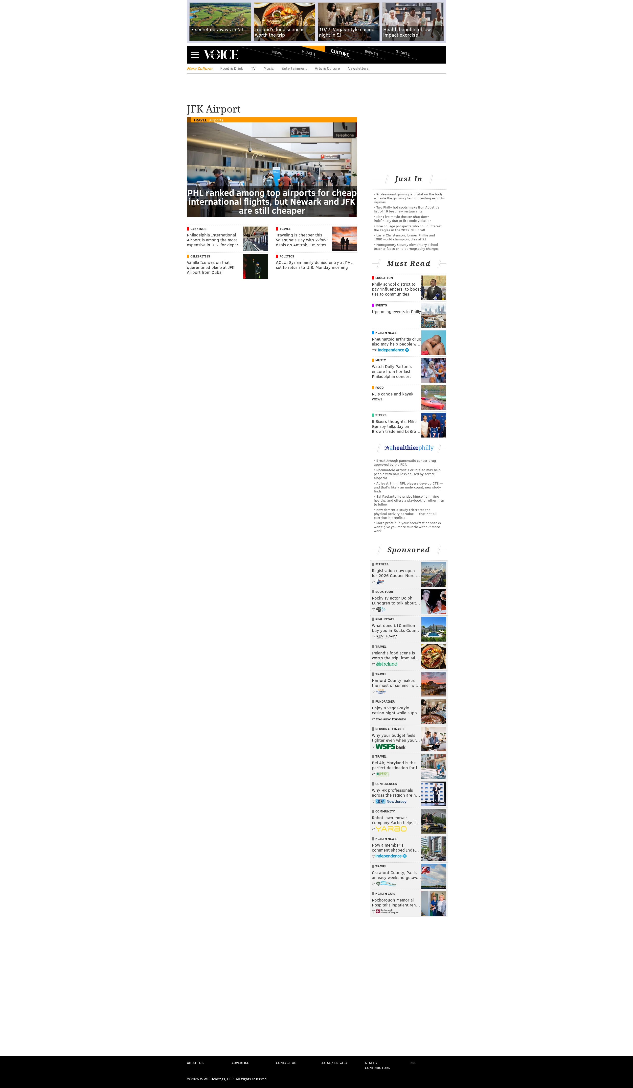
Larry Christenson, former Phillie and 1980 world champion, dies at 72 (404, 237)
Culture (340, 52)
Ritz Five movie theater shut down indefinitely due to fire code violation (402, 218)
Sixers (380, 415)
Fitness (381, 564)
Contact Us (286, 1062)
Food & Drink (231, 68)
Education (384, 278)
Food (379, 387)
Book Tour (384, 591)
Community (385, 811)
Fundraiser (385, 701)
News (277, 52)
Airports (216, 119)
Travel (200, 119)
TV (253, 68)
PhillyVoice (221, 54)
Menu (195, 54)
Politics (286, 256)
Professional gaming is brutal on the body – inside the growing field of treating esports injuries (409, 198)
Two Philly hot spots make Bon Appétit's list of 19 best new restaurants (406, 209)
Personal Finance (390, 729)
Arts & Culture (327, 68)
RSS (412, 1062)
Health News (386, 332)
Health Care (385, 893)
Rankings (198, 229)
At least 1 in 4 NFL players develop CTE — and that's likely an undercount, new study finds (408, 487)
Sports (403, 52)
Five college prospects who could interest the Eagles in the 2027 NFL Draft (408, 228)
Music (269, 68)
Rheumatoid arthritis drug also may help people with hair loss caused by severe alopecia (407, 473)
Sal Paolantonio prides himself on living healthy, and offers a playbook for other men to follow (409, 500)
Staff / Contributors (377, 1065)
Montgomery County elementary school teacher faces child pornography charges (406, 246)
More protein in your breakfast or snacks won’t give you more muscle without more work (407, 526)
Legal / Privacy (334, 1062)
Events (371, 52)
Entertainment (294, 68)
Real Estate (384, 619)
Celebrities (200, 256)
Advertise (240, 1062)
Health (308, 52)
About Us (195, 1062)
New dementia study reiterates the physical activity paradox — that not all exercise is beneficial (405, 513)
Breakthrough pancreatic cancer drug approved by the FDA (405, 462)
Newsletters (358, 68)
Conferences (386, 784)
